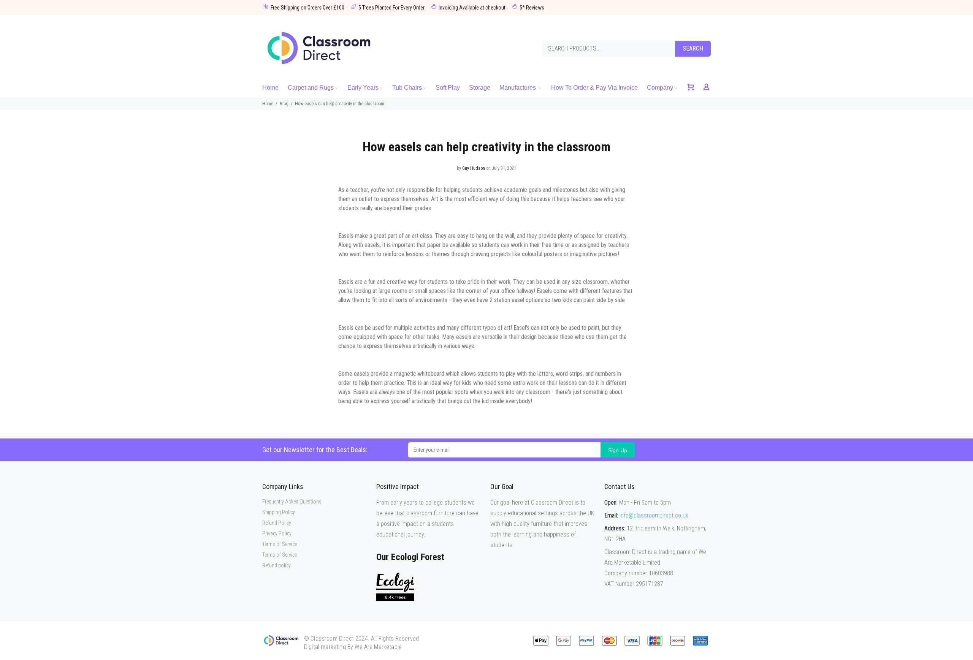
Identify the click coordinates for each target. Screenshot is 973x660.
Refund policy (276, 565)
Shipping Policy (278, 512)
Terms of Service (279, 544)
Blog (284, 103)
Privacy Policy (277, 533)
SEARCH (693, 48)
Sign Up (617, 450)
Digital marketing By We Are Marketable (353, 647)
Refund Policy (276, 523)
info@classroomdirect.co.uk (654, 515)
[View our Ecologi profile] (395, 587)
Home (267, 103)
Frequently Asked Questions (292, 502)
